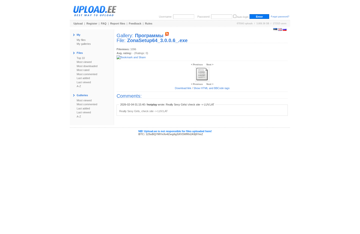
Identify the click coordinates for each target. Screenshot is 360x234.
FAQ (104, 23)
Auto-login (243, 16)
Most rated (83, 70)
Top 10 (81, 58)
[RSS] (167, 35)
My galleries (84, 43)
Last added (83, 78)
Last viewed (84, 82)
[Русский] (285, 29)
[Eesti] (275, 29)
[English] (280, 29)
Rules (148, 23)
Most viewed (84, 61)
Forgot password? (280, 16)
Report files (117, 23)
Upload (78, 23)
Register (91, 23)
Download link (183, 88)
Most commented (87, 74)
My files (81, 39)
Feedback (135, 23)
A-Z (79, 86)
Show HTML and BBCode (211, 88)
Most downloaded (87, 66)
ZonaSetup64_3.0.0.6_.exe (157, 40)
